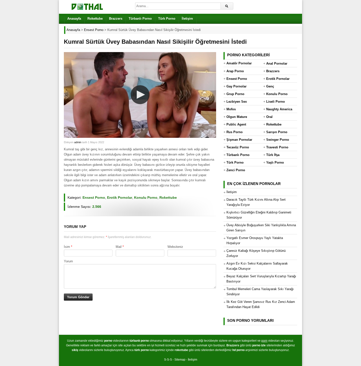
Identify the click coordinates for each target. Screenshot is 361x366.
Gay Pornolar (236, 86)
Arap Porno (235, 71)
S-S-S (168, 359)
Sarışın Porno (276, 132)
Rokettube (95, 18)
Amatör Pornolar (239, 63)
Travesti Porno (277, 147)
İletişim (187, 18)
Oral (269, 117)
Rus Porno (234, 132)
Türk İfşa (272, 155)
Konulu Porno (145, 197)
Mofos (231, 109)
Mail (119, 247)
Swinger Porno (277, 139)
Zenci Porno (235, 170)
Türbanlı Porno (140, 18)
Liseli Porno (275, 101)
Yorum (68, 261)
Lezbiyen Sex (236, 101)
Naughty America (279, 109)
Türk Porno (166, 18)
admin (77, 142)
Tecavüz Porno (237, 147)
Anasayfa (74, 18)
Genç (270, 86)
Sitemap (179, 359)
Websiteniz (175, 247)
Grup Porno (235, 94)
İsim (67, 247)
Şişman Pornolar (239, 139)
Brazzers (115, 18)
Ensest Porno (94, 197)
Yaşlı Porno (275, 162)
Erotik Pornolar (119, 197)
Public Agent (236, 124)
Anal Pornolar (276, 63)
